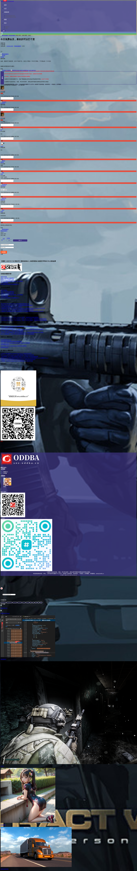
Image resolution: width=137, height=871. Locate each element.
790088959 (3, 185)
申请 (4, 486)
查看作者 (3, 43)
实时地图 (19, 602)
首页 (5, 5)
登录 (2, 32)
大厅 (5, 8)
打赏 (2, 96)
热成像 (27, 602)
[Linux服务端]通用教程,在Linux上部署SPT (11, 306)
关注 (17, 35)
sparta (2, 146)
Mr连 (2, 211)
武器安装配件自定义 (6, 339)
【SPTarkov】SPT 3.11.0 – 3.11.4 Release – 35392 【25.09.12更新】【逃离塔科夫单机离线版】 (24, 320)
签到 (2, 441)
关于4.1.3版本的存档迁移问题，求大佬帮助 (12, 281)
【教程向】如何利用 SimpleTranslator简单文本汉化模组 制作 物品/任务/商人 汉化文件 (22, 311)
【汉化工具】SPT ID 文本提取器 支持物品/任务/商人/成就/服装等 (17, 309)
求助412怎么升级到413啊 (7, 279)
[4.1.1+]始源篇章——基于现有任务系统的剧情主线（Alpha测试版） (18, 333)
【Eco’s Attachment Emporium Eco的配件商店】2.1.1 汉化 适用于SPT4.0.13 (19, 326)
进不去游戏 (4, 276)
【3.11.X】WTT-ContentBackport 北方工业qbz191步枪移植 (15, 342)
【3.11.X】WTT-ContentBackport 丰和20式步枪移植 (13, 345)
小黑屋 (5, 473)
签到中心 (8, 26)
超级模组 (14, 602)
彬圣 (2, 174)
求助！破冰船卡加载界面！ (8, 278)
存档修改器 (9, 602)
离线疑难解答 (12, 35)
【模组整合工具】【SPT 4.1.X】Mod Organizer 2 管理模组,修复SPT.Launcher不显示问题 (23, 308)
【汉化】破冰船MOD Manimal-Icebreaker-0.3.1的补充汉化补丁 (16, 353)
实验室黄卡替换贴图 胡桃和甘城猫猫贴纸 (11, 341)
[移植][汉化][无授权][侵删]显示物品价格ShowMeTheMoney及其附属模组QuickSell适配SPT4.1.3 (24, 358)
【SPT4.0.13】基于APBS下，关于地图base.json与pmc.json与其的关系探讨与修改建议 (22, 329)
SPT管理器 (3, 602)
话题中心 (5, 471)
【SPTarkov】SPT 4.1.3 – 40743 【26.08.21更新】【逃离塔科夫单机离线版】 (20, 317)
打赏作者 (3, 44)
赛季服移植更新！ (5, 344)
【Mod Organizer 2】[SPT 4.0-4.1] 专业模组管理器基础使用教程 (17, 305)
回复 (23, 85)
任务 (33, 602)
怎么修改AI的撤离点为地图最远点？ (10, 284)
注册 (2, 34)
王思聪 (2, 57)
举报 (5, 19)
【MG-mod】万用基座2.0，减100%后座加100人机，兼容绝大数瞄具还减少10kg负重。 (22, 332)
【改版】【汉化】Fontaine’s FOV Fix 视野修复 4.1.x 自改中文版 (17, 361)
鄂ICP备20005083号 (72, 575)
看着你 (2, 162)
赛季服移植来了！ (5, 347)
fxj (1, 130)
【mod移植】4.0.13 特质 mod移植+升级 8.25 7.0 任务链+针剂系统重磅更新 (19, 356)
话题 (7, 28)
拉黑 (4, 85)
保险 (41, 602)
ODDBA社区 (10, 1)
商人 (38, 602)
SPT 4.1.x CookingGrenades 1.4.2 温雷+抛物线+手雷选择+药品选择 (17, 355)
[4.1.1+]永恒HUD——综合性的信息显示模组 (12, 330)
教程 (31, 602)
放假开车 (3, 199)
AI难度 (24, 602)
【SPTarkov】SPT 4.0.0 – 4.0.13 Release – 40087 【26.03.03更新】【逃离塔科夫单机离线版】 (24, 318)
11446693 (3, 103)
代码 (36, 602)
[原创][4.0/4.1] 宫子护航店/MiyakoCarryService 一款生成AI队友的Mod (18, 359)
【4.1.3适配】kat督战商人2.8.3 (8, 327)
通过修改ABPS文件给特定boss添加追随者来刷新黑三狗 (15, 303)
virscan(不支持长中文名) (11, 17)
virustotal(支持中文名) (10, 15)
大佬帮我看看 (4, 282)
